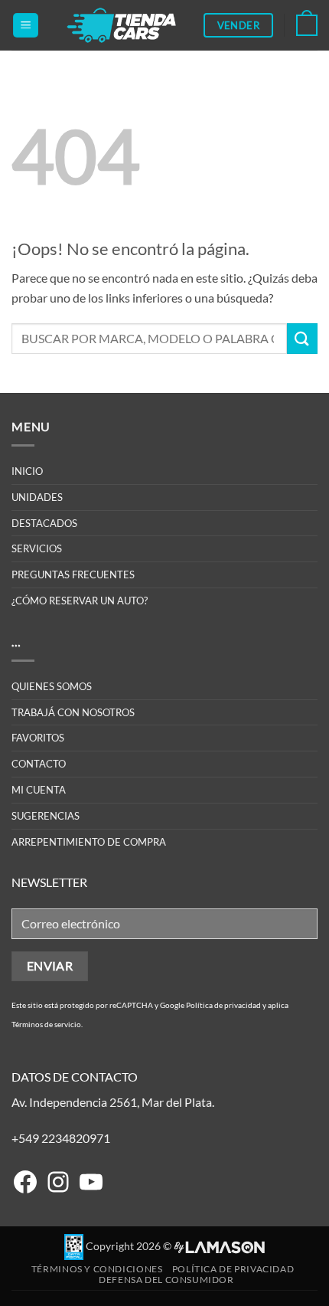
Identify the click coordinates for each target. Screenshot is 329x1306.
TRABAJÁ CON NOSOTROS (73, 712)
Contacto (38, 764)
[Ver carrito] (307, 25)
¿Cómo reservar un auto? (79, 600)
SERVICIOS (36, 548)
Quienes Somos (51, 686)
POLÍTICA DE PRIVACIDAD (233, 1269)
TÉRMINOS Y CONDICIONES (96, 1269)
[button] (25, 25)
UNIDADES (37, 497)
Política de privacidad (223, 1005)
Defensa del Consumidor (166, 1279)
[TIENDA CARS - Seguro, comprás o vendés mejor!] (120, 25)
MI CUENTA (38, 790)
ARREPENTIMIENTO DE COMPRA (88, 842)
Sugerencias (45, 816)
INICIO (27, 471)
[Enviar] (302, 338)
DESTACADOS (44, 523)
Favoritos (37, 738)
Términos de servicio (46, 1024)
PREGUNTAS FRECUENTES (73, 574)
